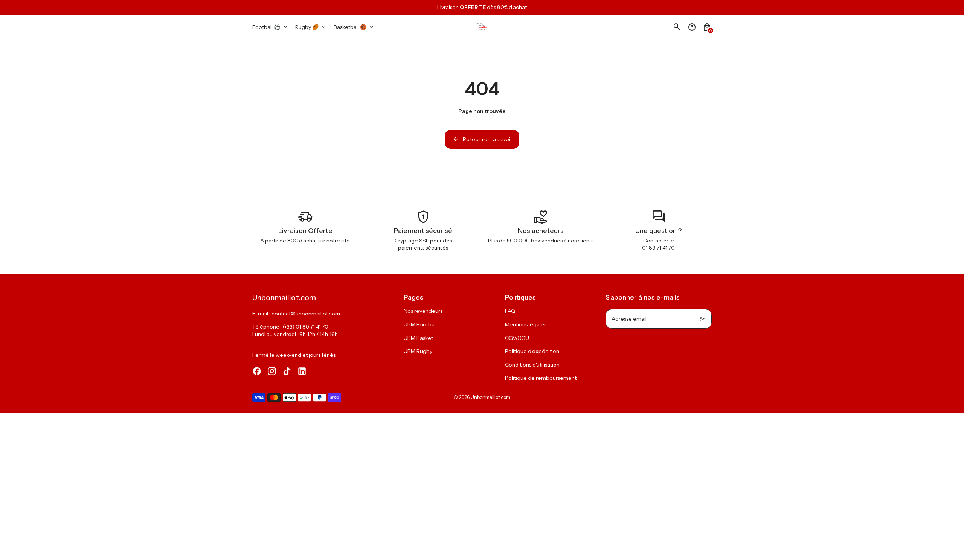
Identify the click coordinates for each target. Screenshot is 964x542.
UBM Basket (418, 338)
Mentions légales (525, 324)
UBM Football (420, 324)
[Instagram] (271, 371)
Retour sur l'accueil (482, 139)
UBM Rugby (418, 351)
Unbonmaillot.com (490, 397)
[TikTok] (286, 371)
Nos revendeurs (423, 311)
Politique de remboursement (541, 378)
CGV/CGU (517, 338)
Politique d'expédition (532, 351)
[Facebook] (256, 371)
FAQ (510, 311)
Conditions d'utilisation (532, 364)
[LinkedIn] (302, 371)
